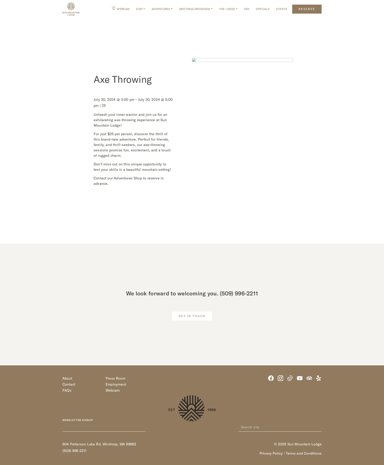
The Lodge (227, 9)
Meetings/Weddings (194, 9)
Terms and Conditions (304, 453)
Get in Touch (192, 316)
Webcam (123, 9)
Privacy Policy (271, 453)
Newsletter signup (77, 420)
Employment (116, 384)
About (67, 378)
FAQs (66, 390)
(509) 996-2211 (239, 293)
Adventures (161, 9)
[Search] (319, 427)
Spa (246, 9)
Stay (139, 9)
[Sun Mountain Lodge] (71, 9)
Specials (262, 9)
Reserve (307, 9)
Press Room (115, 378)
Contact (68, 384)
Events (281, 9)
